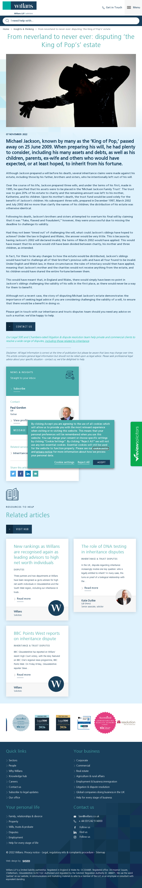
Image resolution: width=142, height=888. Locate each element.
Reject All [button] (84, 462)
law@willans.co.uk (89, 816)
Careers (13, 781)
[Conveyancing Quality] (105, 722)
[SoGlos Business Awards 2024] (84, 723)
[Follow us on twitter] (13, 474)
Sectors (13, 760)
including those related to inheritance (67, 341)
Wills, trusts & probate (21, 827)
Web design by (13, 861)
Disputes (13, 832)
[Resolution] (126, 723)
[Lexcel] (21, 722)
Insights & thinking (24, 29)
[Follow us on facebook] (20, 474)
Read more (24, 598)
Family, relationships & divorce (25, 816)
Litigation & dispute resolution (93, 787)
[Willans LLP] (20, 7)
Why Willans (15, 771)
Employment (16, 837)
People (12, 765)
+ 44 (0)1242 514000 (90, 821)
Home (6, 29)
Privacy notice (32, 852)
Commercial (83, 765)
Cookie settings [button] (64, 462)
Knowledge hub (18, 776)
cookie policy (101, 448)
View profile (21, 420)
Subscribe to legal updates (23, 792)
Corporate (82, 760)
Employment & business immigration (96, 781)
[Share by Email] (35, 474)
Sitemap (100, 852)
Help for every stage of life (23, 843)
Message (20, 430)
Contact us (15, 787)
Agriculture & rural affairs (90, 776)
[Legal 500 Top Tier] (63, 723)
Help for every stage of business (94, 797)
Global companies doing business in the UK (100, 792)
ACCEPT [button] (101, 462)
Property (13, 821)
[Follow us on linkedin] (28, 474)
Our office (14, 797)
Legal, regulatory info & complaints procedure (68, 852)
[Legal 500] (42, 723)
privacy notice (44, 452)
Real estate (82, 771)
